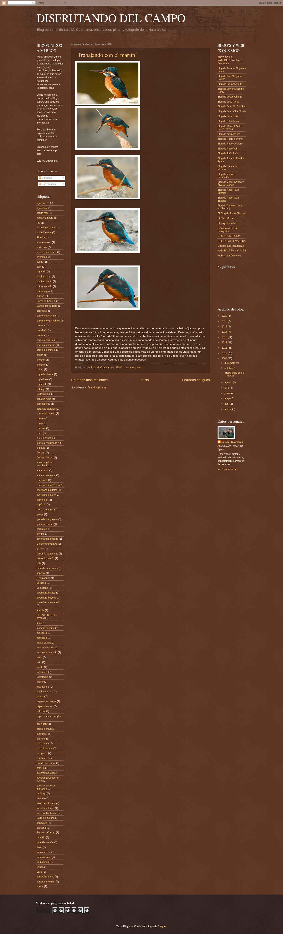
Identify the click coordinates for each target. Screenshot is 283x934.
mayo (227, 398)
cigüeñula (42, 384)
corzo (40, 423)
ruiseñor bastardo (46, 813)
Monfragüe (42, 676)
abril (227, 403)
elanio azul (43, 470)
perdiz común (44, 728)
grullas (40, 548)
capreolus (42, 310)
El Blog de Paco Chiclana (232, 213)
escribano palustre (47, 489)
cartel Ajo (42, 330)
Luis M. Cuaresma (232, 442)
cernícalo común (46, 345)
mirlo (39, 657)
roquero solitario (45, 808)
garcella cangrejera (47, 519)
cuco (39, 433)
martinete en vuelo (47, 652)
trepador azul (44, 857)
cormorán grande (46, 413)
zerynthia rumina (46, 881)
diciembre (230, 362)
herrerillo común (45, 558)
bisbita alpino (44, 276)
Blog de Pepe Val (227, 148)
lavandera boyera (46, 597)
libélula (40, 610)
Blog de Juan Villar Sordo (232, 111)
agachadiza (43, 203)
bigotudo (41, 271)
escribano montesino (48, 485)
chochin (41, 359)
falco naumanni (45, 509)
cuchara (41, 428)
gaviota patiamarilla (47, 538)
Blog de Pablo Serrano (230, 138)
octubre (229, 368)
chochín (41, 364)
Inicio (145, 380)
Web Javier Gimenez (229, 255)
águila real (42, 212)
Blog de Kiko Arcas (228, 121)
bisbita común (44, 281)
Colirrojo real (43, 393)
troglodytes (43, 862)
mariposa (42, 637)
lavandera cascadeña (48, 602)
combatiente (43, 403)
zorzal (40, 886)
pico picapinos (45, 748)
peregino (41, 733)
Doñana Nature (45, 457)
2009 (225, 358)
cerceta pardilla (45, 340)
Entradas (46, 177)
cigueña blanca (45, 374)
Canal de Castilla (46, 301)
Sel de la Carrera (46, 832)
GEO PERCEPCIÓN (229, 236)
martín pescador (46, 647)
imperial (41, 573)
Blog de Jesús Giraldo (230, 96)
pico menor (43, 743)
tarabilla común (45, 842)
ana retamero (44, 242)
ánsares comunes (46, 252)
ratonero (41, 798)
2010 (225, 353)
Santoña (41, 827)
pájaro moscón (45, 706)
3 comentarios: (134, 367)
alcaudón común (46, 227)
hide (39, 563)
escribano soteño (46, 494)
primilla (40, 767)
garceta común (45, 524)
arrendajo (42, 256)
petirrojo (41, 738)
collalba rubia (44, 398)
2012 (225, 342)
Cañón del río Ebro (47, 305)
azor (39, 266)
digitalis (41, 447)
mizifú (40, 667)
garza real (42, 529)
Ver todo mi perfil (227, 469)
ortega (40, 696)
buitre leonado (44, 286)
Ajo (38, 222)
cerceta (41, 335)
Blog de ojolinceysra (229, 134)
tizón (39, 847)
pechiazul (42, 723)
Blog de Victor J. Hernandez (227, 176)
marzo (228, 409)
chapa (40, 354)
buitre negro (43, 291)
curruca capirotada (47, 443)
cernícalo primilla (46, 349)
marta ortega (44, 642)
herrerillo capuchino (47, 553)
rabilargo (41, 793)
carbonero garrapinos (48, 320)
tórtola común (44, 852)
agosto (228, 382)
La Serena (42, 587)
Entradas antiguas (196, 380)
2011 (225, 347)
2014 (225, 331)
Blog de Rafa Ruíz (228, 153)
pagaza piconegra (46, 701)
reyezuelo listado (46, 803)
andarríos (42, 247)
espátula (41, 504)
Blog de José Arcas (228, 101)
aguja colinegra (45, 217)
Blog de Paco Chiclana (230, 143)
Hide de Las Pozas (47, 568)
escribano (42, 480)
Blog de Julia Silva (228, 116)
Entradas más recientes (89, 380)
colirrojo (41, 389)
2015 (225, 326)
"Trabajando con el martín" (106, 54)
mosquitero (43, 686)
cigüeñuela (43, 379)
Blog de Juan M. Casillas (231, 106)
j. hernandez (43, 578)
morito (40, 681)
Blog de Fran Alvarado (230, 84)
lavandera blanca (46, 592)
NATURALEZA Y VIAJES (232, 250)
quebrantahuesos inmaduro (46, 787)
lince (39, 623)
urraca (40, 867)
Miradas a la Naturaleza (231, 245)
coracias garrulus (46, 408)
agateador (42, 208)
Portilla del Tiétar (46, 763)
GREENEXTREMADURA (232, 241)
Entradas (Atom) (96, 387)
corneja (41, 418)
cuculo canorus (45, 438)
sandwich (42, 822)
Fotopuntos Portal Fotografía (227, 229)
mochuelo (42, 672)
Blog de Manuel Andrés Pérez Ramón (230, 127)
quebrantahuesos (46, 772)
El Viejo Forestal (227, 223)
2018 (225, 321)
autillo (40, 261)
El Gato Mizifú (226, 218)
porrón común (44, 758)
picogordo (42, 753)
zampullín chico (45, 876)
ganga (40, 514)
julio (227, 387)
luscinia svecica (45, 628)
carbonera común (46, 315)
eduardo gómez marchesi (45, 464)
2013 (225, 337)
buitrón (40, 296)
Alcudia (41, 237)
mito (39, 662)
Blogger (162, 926)
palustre (41, 711)
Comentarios (48, 184)
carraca (41, 325)
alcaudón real (44, 232)
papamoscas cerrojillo (49, 716)
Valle (39, 871)
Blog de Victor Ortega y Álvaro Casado (231, 183)
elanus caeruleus (46, 475)
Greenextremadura (47, 543)
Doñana (41, 452)
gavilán (40, 534)
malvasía (42, 632)
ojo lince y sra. (45, 691)
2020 (225, 315)
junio (227, 393)
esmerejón (42, 499)
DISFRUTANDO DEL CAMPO (111, 17)
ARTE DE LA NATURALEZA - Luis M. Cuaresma (231, 60)
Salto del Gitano (45, 817)
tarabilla (41, 837)
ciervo (40, 369)
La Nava (41, 582)
